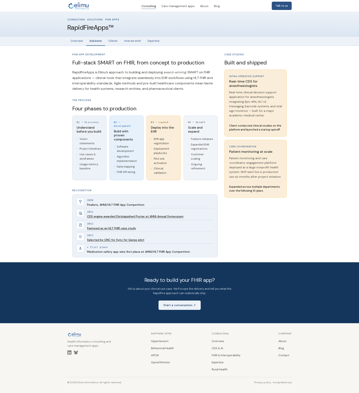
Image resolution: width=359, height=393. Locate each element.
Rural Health (219, 369)
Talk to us (281, 5)
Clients (113, 41)
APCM (155, 355)
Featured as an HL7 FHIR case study (111, 228)
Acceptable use (282, 382)
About (204, 6)
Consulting (148, 6)
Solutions (96, 41)
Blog (217, 6)
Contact (283, 355)
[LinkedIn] (69, 353)
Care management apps (178, 6)
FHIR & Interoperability (226, 355)
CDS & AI (217, 348)
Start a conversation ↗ (180, 305)
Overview (77, 41)
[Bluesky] (76, 353)
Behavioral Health (162, 348)
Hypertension (159, 341)
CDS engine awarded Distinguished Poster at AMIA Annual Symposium (135, 216)
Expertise (154, 41)
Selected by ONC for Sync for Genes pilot (115, 240)
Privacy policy (262, 382)
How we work (132, 41)
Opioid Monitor (160, 362)
